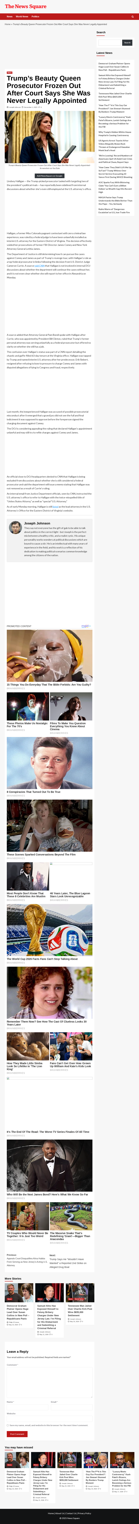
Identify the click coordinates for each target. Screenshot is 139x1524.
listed (55, 506)
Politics (35, 16)
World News (22, 16)
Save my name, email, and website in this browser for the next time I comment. (49, 1425)
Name (10, 1401)
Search (101, 32)
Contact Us (71, 1513)
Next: (68, 1261)
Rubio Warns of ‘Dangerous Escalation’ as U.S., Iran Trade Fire (114, 211)
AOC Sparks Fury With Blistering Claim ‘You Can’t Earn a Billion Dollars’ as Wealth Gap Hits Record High (115, 187)
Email (54, 1401)
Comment (12, 1364)
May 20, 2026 (74, 1321)
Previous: (27, 1260)
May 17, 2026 (118, 1491)
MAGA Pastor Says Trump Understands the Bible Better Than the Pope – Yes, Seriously (115, 200)
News (9, 16)
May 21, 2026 (44, 1334)
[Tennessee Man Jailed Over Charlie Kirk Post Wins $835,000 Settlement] (80, 1292)
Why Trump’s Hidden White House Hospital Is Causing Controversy (115, 133)
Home (8, 24)
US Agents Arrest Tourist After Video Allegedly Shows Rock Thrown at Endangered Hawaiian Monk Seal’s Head (114, 145)
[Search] (132, 16)
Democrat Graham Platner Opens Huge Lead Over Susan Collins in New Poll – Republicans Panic (18, 1312)
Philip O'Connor (14, 1322)
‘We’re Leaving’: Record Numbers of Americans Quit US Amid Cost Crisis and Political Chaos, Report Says (115, 158)
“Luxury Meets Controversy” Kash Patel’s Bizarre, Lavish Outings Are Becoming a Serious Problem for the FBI (115, 122)
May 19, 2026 (92, 1489)
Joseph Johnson (15, 107)
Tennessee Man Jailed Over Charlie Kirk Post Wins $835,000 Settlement (115, 96)
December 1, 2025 (30, 107)
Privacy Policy (84, 1513)
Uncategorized (92, 1465)
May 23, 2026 (13, 1325)
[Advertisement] (49, 49)
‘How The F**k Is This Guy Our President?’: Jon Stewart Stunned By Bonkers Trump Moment (114, 108)
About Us (59, 1513)
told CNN (39, 265)
